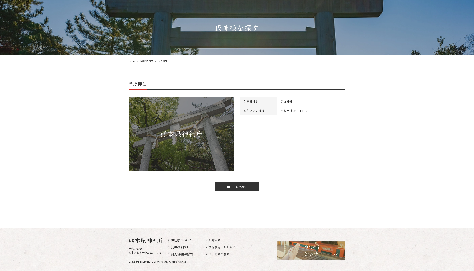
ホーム (132, 61)
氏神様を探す (146, 61)
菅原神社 (162, 61)
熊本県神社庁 (147, 240)
